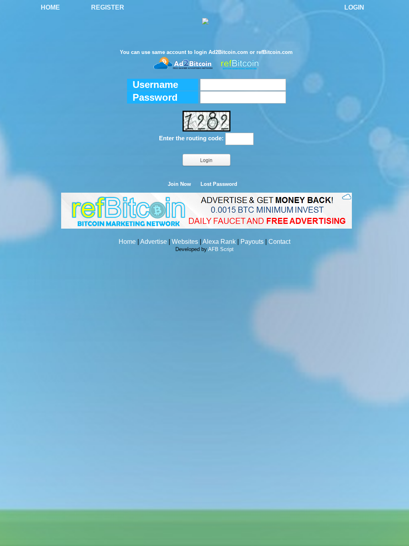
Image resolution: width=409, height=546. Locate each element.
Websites (185, 241)
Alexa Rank (219, 241)
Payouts (252, 241)
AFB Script (221, 249)
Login (354, 7)
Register (107, 7)
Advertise (153, 241)
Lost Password (219, 184)
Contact (279, 241)
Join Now (179, 184)
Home (50, 7)
